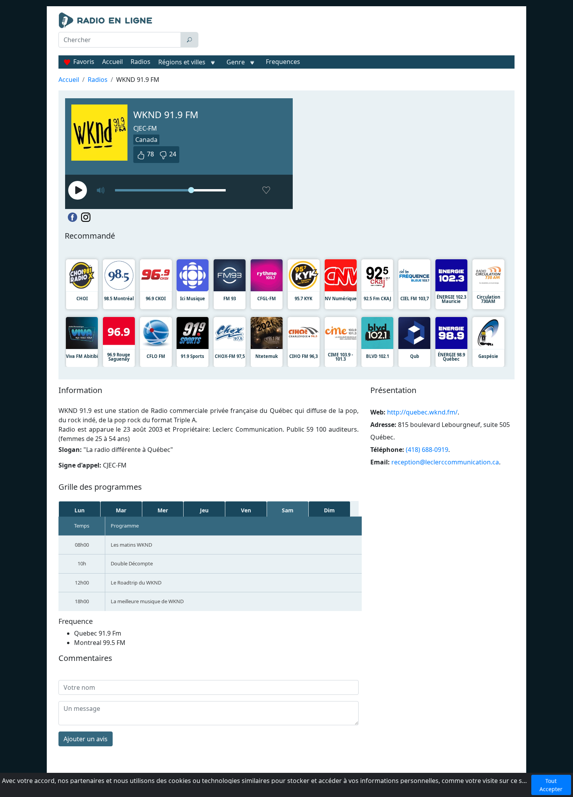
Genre (235, 62)
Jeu (204, 510)
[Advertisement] (358, 31)
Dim (329, 510)
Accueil (112, 61)
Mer (162, 510)
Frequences (283, 61)
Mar (121, 510)
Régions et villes (181, 62)
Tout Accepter (550, 785)
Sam (288, 510)
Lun (79, 510)
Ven (246, 510)
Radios (140, 61)
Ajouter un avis (86, 739)
